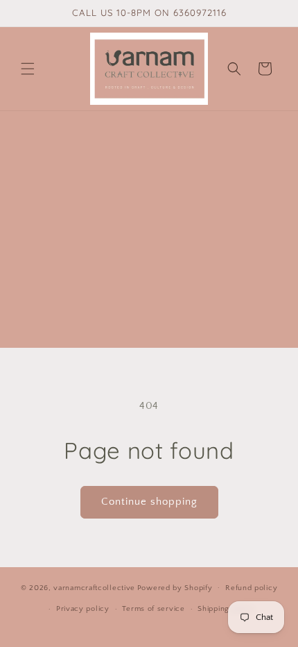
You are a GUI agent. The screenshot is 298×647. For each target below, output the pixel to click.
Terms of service (153, 609)
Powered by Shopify (175, 587)
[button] (27, 68)
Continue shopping (149, 501)
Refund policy (251, 588)
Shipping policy (226, 609)
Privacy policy (82, 609)
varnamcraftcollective (94, 587)
